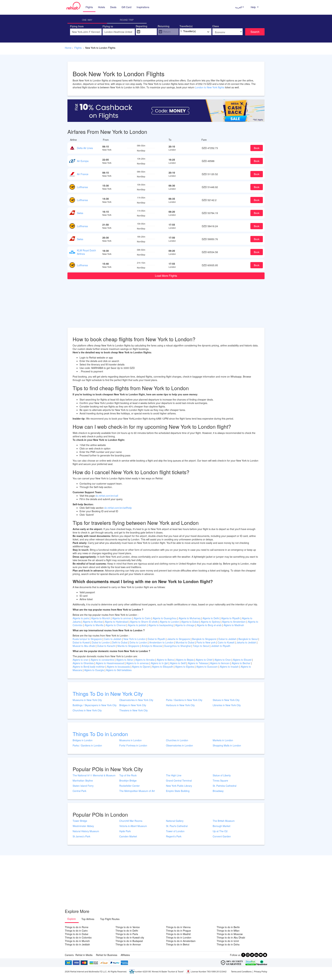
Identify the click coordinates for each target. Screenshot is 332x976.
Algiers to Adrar (125, 659)
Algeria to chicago (185, 625)
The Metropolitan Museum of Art (137, 791)
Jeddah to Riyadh (220, 646)
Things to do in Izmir (228, 941)
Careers (69, 955)
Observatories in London (179, 745)
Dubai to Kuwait (81, 642)
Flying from (77, 26)
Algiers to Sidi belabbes (119, 670)
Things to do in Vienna (178, 927)
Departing (141, 26)
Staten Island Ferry (83, 785)
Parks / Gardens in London (87, 745)
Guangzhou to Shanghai (177, 646)
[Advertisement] (166, 303)
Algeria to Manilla (94, 625)
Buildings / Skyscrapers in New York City (95, 705)
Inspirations (143, 7)
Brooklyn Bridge (128, 780)
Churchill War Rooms (130, 820)
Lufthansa (82, 187)
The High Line (173, 775)
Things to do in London (178, 937)
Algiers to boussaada (119, 666)
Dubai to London (101, 642)
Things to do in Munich (77, 941)
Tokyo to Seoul (201, 646)
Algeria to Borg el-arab (209, 625)
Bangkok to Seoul (248, 639)
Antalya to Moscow (152, 646)
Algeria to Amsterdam (234, 621)
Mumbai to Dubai (185, 642)
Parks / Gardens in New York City (184, 700)
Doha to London (139, 642)
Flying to (108, 26)
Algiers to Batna (166, 659)
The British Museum (224, 820)
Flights (89, 7)
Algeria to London (170, 621)
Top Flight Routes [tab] (109, 919)
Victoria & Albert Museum (133, 826)
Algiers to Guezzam (207, 666)
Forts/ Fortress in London (133, 745)
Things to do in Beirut (177, 944)
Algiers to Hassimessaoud (110, 663)
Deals (113, 7)
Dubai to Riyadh (157, 639)
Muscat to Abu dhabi (84, 646)
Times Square (220, 780)
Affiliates (125, 955)
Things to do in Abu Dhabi (231, 937)
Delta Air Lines (85, 148)
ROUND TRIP (127, 19)
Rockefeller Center (129, 785)
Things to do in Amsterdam (181, 941)
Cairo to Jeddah (113, 639)
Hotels (101, 7)
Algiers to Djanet (141, 666)
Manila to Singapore (128, 646)
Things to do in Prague (178, 930)
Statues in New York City (226, 700)
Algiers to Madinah (234, 625)
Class (215, 26)
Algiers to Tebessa (198, 663)
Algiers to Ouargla (94, 670)
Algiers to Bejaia (185, 659)
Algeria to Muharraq (190, 618)
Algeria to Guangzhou (165, 618)
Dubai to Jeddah (227, 639)
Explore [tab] (71, 919)
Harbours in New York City (180, 705)
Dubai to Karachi (106, 646)
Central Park (79, 791)
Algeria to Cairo (142, 618)
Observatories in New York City (136, 700)
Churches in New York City (87, 710)
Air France (82, 174)
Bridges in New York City (132, 705)
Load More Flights (166, 276)
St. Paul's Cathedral (177, 826)
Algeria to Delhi (211, 618)
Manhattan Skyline (83, 780)
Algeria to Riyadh (231, 618)
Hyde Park (125, 831)
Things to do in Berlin (228, 927)
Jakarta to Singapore (179, 639)
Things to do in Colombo (78, 937)
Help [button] (253, 7)
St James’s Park (81, 836)
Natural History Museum (86, 831)
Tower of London (175, 831)
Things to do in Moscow (230, 934)
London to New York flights (209, 87)
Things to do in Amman (128, 944)
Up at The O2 (220, 831)
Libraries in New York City (227, 705)
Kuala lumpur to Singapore (88, 639)
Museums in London (130, 740)
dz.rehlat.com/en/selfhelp (118, 507)
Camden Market (128, 836)
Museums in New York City (87, 700)
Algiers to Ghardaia (83, 663)
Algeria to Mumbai (93, 621)
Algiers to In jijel (160, 663)
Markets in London (223, 740)
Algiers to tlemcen (220, 663)
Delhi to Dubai (120, 642)
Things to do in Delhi (127, 930)
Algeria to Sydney (211, 621)
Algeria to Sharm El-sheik (144, 621)
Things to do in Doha (228, 944)
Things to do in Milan (228, 930)
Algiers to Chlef (204, 659)
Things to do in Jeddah (77, 944)
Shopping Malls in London (227, 745)
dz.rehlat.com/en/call (106, 495)
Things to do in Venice (128, 927)
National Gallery (174, 820)
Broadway (218, 791)
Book (256, 148)
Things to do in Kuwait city (130, 937)
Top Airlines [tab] (87, 919)
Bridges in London (83, 740)
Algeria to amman (122, 618)
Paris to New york (206, 642)
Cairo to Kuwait (226, 642)
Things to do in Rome (76, 927)
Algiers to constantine (103, 659)
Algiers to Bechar (241, 663)
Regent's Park (173, 836)
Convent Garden (222, 836)
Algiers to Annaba (145, 659)
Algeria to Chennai (115, 625)
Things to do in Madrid (178, 934)
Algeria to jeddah (137, 625)
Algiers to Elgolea (185, 666)
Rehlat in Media (84, 955)
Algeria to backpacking (161, 625)
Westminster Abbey (83, 826)
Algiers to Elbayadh (163, 666)
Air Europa (83, 161)
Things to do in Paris (127, 934)
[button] (240, 7)
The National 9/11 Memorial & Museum (94, 775)
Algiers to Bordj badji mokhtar (89, 666)
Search (255, 32)
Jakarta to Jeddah (246, 642)
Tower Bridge (80, 820)
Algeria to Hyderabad (117, 621)
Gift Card (126, 7)
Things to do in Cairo (76, 930)
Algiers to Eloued (242, 659)
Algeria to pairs (81, 618)
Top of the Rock (128, 775)
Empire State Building (178, 791)
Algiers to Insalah (229, 666)
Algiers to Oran (223, 659)
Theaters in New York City (133, 710)
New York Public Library (179, 785)
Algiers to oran (81, 659)
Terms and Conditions (241, 971)
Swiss (80, 213)
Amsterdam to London (161, 642)
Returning (163, 26)
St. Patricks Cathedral (224, 785)
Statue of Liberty (222, 775)
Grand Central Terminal (179, 780)
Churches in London (177, 740)
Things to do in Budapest (129, 941)
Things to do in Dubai (76, 934)
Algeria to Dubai (190, 621)
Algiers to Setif (178, 663)
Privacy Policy (260, 971)
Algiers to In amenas (137, 663)
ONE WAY (87, 19)
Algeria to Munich (101, 618)
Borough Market (221, 826)
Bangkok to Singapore (204, 639)
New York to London (134, 639)
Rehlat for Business (106, 955)
